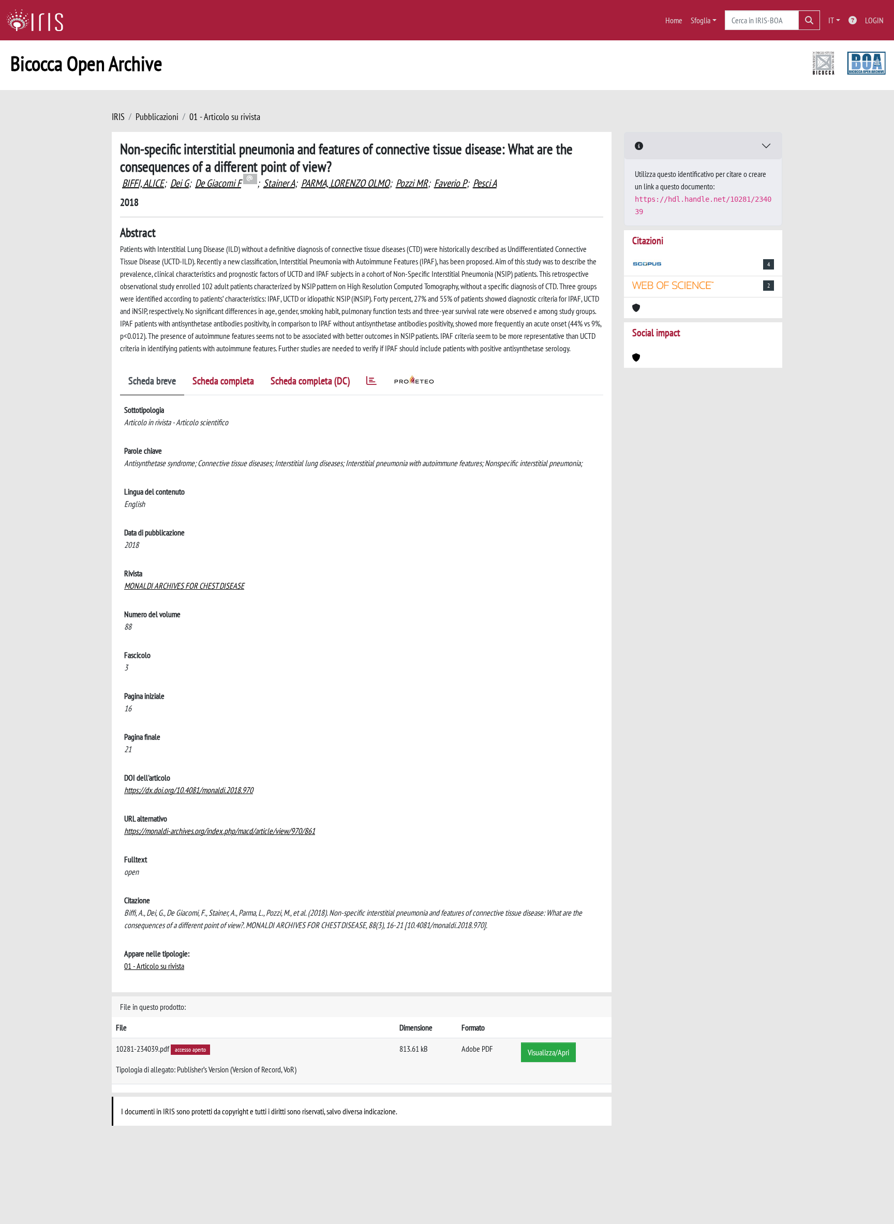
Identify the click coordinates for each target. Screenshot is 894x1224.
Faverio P (450, 183)
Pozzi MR (412, 183)
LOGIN (874, 20)
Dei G (179, 183)
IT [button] (831, 20)
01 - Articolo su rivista (224, 117)
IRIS (118, 117)
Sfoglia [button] (700, 20)
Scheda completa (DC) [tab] (310, 380)
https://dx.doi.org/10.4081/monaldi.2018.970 (188, 790)
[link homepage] (38, 20)
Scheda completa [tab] (223, 380)
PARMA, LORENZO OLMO (345, 183)
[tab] (371, 382)
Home (673, 20)
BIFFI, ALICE (143, 183)
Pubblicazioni (157, 117)
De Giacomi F (218, 183)
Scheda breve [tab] (152, 380)
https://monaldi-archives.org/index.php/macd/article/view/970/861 (219, 831)
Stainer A (279, 183)
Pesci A (485, 183)
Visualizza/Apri (548, 1052)
